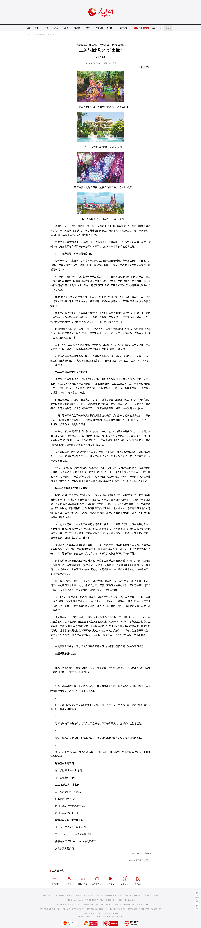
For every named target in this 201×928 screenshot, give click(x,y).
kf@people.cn (78, 900)
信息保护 (147, 895)
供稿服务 (108, 895)
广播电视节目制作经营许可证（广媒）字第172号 (130, 904)
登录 (169, 28)
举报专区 (99, 28)
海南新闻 (51, 34)
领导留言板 (96, 884)
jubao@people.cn (129, 900)
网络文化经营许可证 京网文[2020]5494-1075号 (83, 909)
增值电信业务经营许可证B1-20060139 (97, 904)
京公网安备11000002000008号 (151, 909)
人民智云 (124, 884)
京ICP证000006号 (134, 909)
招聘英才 (79, 895)
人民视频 (110, 884)
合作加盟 (99, 895)
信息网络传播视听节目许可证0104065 (52, 909)
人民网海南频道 (39, 34)
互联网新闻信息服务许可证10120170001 (67, 904)
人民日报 (55, 884)
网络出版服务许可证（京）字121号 (113, 909)
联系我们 (157, 895)
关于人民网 (59, 895)
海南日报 (112, 63)
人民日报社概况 (46, 895)
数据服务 (118, 895)
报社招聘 (70, 895)
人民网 (28, 34)
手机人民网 (83, 884)
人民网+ (69, 884)
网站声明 (128, 895)
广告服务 (89, 895)
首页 (28, 28)
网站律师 (137, 895)
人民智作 (138, 884)
